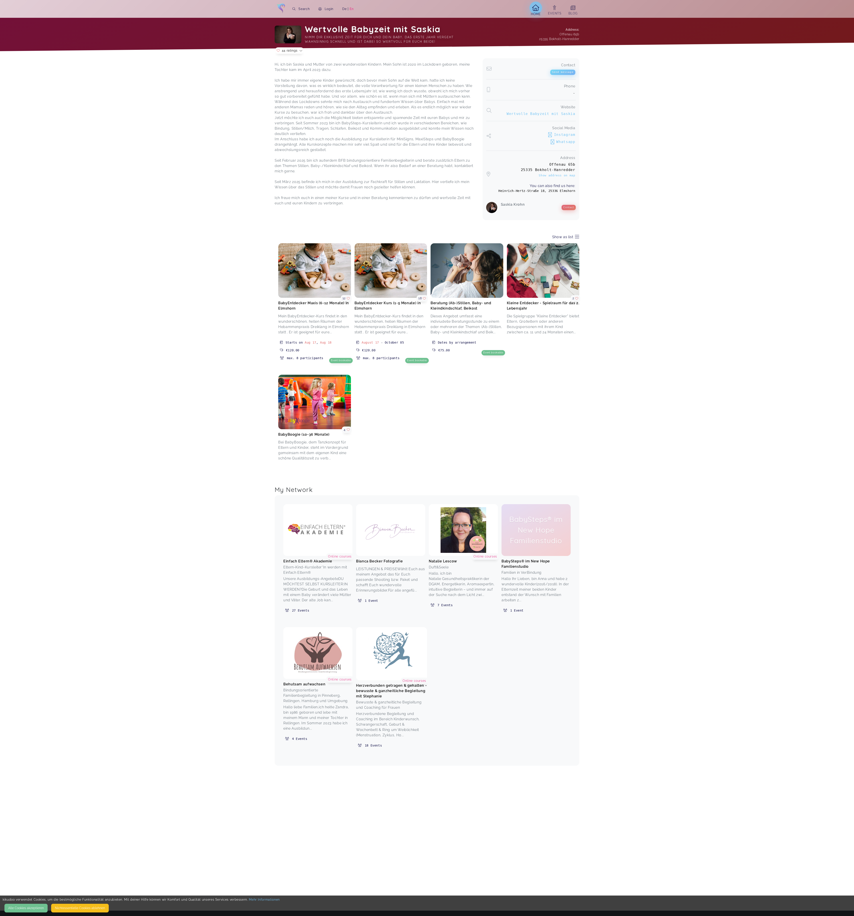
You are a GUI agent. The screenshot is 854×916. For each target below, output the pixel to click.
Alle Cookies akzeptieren (26, 908)
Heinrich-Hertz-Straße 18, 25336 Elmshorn (536, 191)
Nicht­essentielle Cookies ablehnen (80, 908)
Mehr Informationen (264, 899)
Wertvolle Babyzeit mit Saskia (541, 114)
